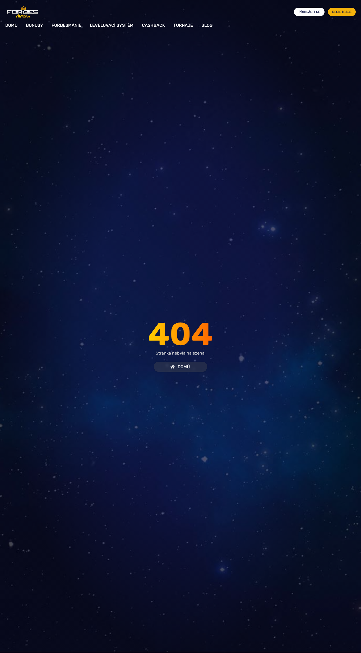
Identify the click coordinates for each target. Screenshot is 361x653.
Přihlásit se (309, 12)
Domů (11, 25)
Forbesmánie (66, 25)
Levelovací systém (111, 25)
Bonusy (34, 25)
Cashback (153, 25)
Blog (206, 25)
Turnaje (183, 25)
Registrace (341, 12)
